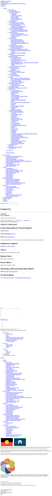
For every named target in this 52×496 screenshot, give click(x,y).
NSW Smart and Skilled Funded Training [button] (15, 337)
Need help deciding (10, 152)
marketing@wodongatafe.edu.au (10, 271)
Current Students (13, 3)
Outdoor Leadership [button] (13, 74)
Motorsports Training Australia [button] (15, 147)
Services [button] (5, 167)
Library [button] (7, 347)
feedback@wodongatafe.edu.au (24, 277)
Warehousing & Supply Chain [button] (15, 83)
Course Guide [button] (9, 345)
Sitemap (2, 357)
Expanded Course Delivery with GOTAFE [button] (18, 87)
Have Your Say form (9, 277)
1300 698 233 (3, 1)
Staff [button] (7, 350)
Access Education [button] (12, 10)
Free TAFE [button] (11, 145)
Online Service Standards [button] (11, 340)
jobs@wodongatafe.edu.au (9, 246)
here (31, 454)
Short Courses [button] (12, 89)
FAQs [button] (7, 335)
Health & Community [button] (13, 56)
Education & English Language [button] (15, 45)
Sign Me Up (26, 220)
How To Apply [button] (6, 155)
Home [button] (4, 360)
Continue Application (5, 3)
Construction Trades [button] (13, 32)
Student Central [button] (9, 344)
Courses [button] (7, 336)
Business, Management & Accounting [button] (17, 23)
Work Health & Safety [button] (13, 86)
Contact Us (9, 1)
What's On (23, 3)
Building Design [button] (12, 21)
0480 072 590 (12, 233)
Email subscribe (4, 329)
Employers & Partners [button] (8, 178)
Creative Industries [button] (13, 38)
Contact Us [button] (8, 351)
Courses (5, 8)
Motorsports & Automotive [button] (14, 71)
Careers (19, 3)
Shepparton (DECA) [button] (13, 144)
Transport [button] (11, 77)
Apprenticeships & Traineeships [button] (15, 110)
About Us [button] (5, 185)
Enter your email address (6, 220)
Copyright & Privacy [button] (10, 341)
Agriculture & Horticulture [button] (14, 11)
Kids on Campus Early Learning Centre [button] (14, 338)
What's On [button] (5, 421)
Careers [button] (7, 353)
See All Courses (9, 150)
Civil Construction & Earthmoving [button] (16, 28)
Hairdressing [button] (11, 54)
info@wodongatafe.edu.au (9, 236)
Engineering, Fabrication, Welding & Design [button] (18, 49)
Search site (3, 203)
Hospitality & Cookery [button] (13, 67)
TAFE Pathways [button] (12, 148)
